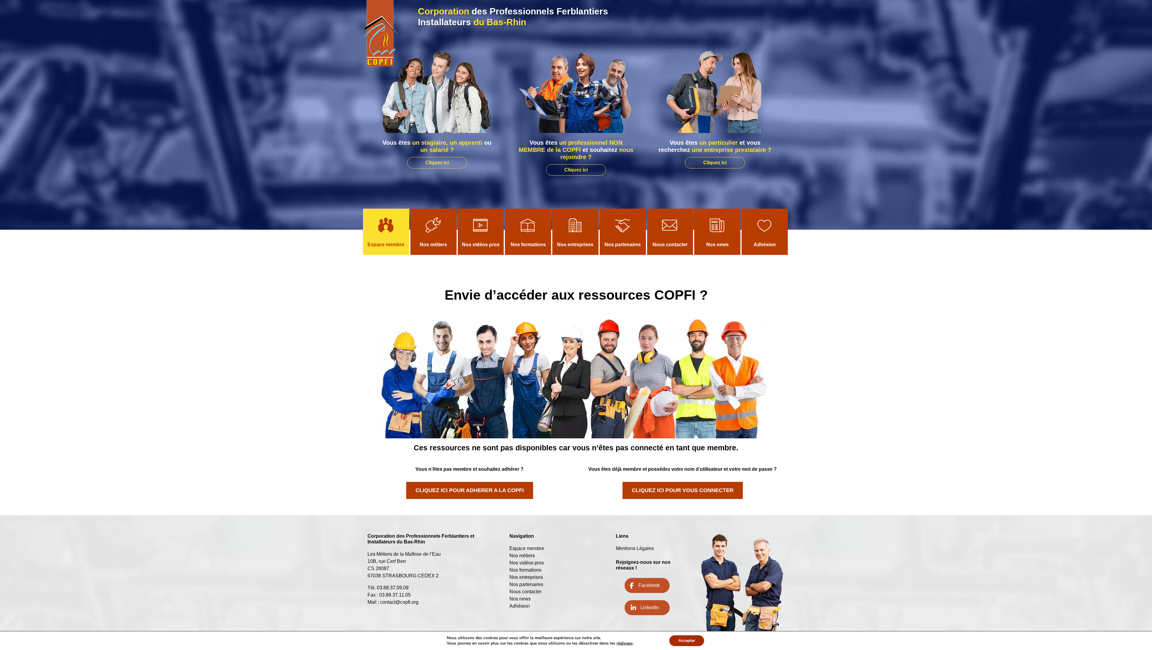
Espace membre (386, 244)
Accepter (686, 640)
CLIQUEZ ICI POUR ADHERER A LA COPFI (470, 490)
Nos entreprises (575, 244)
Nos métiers (433, 244)
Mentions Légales (635, 548)
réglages (624, 643)
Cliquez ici (437, 162)
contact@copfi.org (399, 602)
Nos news (717, 244)
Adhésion (765, 244)
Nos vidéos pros (481, 244)
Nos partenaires (622, 244)
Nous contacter (670, 244)
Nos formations (528, 244)
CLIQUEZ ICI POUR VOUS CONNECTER (683, 490)
